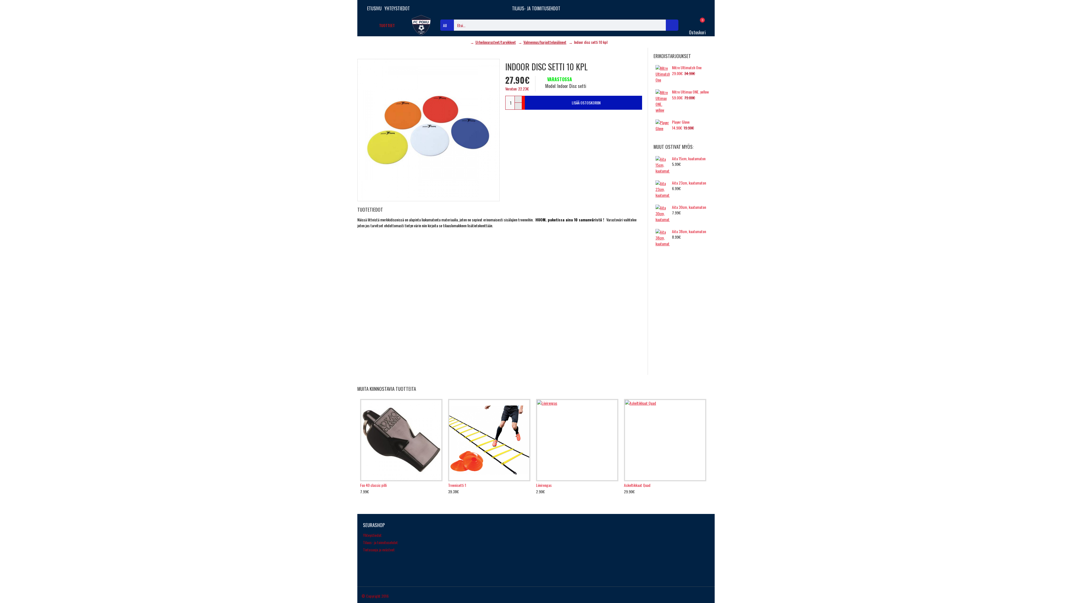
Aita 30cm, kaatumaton (689, 207)
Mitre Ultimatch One (687, 67)
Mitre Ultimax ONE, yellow (690, 91)
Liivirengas (544, 485)
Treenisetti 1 (457, 485)
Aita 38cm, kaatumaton (689, 231)
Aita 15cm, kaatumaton (688, 158)
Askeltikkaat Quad (637, 485)
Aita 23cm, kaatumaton (689, 182)
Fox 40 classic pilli (373, 485)
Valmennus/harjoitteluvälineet (544, 42)
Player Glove (681, 122)
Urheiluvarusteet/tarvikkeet (495, 42)
